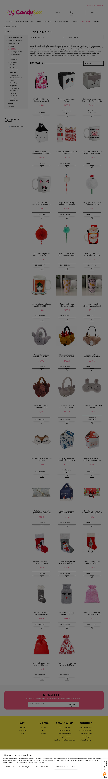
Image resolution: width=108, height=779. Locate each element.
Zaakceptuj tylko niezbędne (18, 767)
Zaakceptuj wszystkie (66, 767)
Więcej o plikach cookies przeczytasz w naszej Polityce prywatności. (24, 762)
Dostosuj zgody (43, 767)
